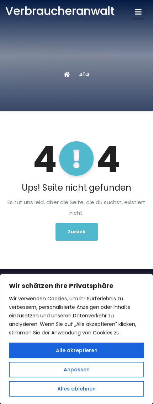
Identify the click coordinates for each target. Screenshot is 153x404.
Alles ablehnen (76, 388)
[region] (76, 339)
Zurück (76, 231)
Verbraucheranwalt (60, 11)
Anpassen (77, 369)
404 (84, 74)
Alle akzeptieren (76, 350)
